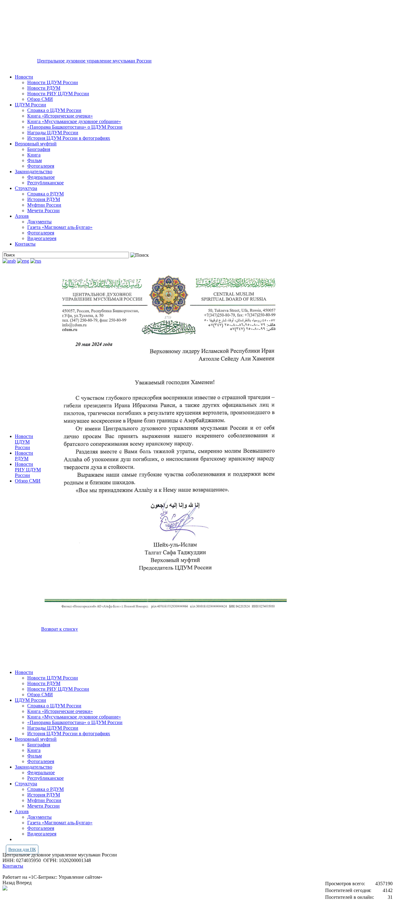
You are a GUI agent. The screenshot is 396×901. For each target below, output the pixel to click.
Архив (22, 216)
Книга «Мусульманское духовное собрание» (74, 121)
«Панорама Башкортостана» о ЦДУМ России (75, 127)
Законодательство (33, 171)
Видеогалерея (41, 238)
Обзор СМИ (40, 99)
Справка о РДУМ (45, 193)
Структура (26, 188)
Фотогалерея (40, 166)
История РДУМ (43, 199)
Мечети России (43, 210)
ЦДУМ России (30, 104)
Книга (34, 154)
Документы (39, 221)
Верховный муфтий (36, 143)
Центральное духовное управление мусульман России (94, 60)
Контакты (25, 244)
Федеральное (41, 177)
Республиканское (45, 182)
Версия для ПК (22, 849)
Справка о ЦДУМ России (54, 110)
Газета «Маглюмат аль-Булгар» (60, 227)
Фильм (34, 160)
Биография (38, 149)
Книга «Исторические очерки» (60, 115)
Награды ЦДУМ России (52, 132)
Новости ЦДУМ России (52, 82)
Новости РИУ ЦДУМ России (58, 93)
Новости (24, 76)
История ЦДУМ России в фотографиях (68, 138)
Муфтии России (44, 205)
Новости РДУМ (43, 88)
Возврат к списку (59, 629)
